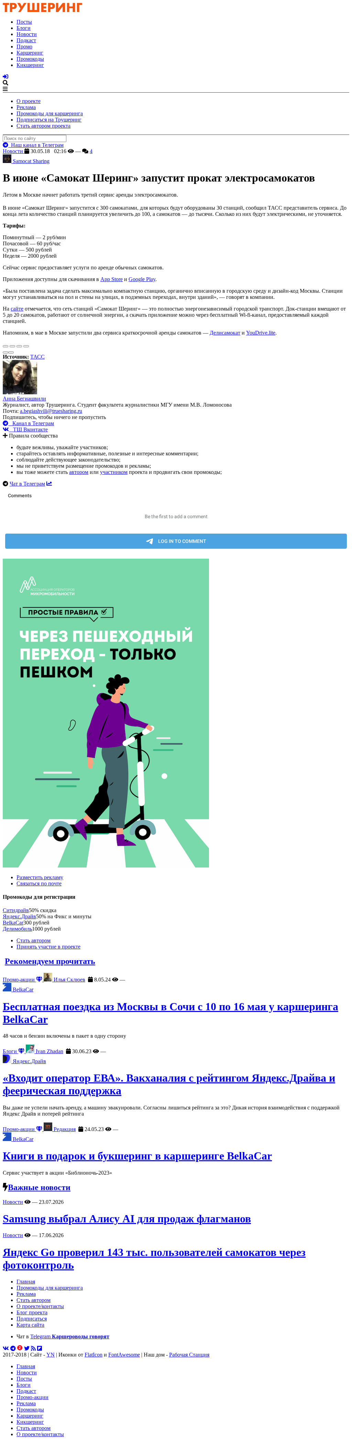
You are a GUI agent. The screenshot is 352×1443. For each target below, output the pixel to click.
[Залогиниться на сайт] (5, 77)
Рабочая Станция (189, 1355)
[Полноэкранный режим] (19, 346)
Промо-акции (19, 979)
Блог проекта (31, 1312)
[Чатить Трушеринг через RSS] (33, 1348)
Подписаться (31, 1319)
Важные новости (39, 1187)
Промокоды (30, 59)
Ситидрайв (16, 910)
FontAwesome (124, 1355)
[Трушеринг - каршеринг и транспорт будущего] (42, 10)
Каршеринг (29, 53)
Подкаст (26, 40)
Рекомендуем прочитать (50, 961)
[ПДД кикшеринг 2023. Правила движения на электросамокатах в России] (176, 714)
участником (114, 472)
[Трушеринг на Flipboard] (39, 1348)
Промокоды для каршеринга (49, 113)
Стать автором (33, 940)
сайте (17, 309)
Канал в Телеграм (31, 423)
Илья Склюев (68, 979)
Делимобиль (17, 929)
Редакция (64, 1129)
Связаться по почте (39, 883)
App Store (111, 279)
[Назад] (5, 352)
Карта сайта (30, 1325)
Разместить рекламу (39, 877)
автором (78, 472)
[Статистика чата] (49, 484)
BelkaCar (13, 923)
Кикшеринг (30, 65)
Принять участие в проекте (48, 947)
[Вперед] (11, 352)
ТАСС (37, 357)
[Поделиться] (12, 346)
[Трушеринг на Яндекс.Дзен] (20, 1348)
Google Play (142, 279)
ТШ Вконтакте (28, 429)
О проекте (28, 101)
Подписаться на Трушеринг (48, 120)
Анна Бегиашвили (24, 399)
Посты (24, 22)
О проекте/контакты (40, 1306)
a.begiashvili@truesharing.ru (51, 411)
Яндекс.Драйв (19, 916)
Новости (26, 34)
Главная (25, 1281)
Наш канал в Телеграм (36, 145)
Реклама (26, 107)
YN (50, 1355)
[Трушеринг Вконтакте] (6, 1348)
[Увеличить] (26, 346)
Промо (24, 46)
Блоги (23, 28)
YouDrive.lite (260, 333)
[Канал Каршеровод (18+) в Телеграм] (13, 1348)
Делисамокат (225, 333)
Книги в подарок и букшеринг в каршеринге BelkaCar (137, 1156)
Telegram (69, 1336)
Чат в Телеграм (27, 484)
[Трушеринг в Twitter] (27, 1348)
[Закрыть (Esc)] (5, 346)
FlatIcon (93, 1355)
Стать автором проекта (43, 126)
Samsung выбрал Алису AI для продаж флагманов (127, 1218)
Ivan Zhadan (48, 1051)
